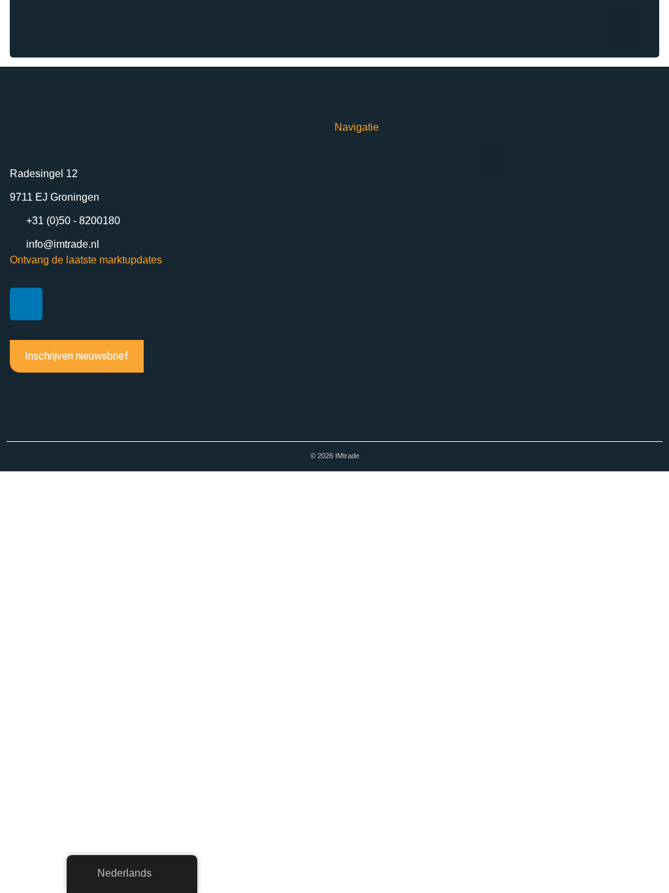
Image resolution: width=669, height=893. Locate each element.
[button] (626, 28)
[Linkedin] (26, 304)
